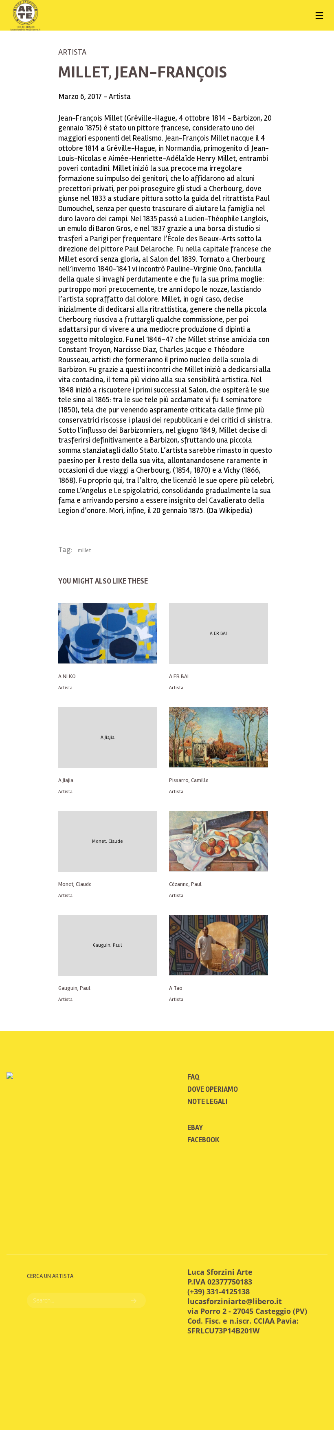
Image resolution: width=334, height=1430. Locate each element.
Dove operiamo (212, 1089)
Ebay (195, 1127)
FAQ (193, 1077)
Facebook (203, 1139)
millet (84, 550)
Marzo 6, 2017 (80, 96)
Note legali (207, 1101)
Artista (72, 52)
